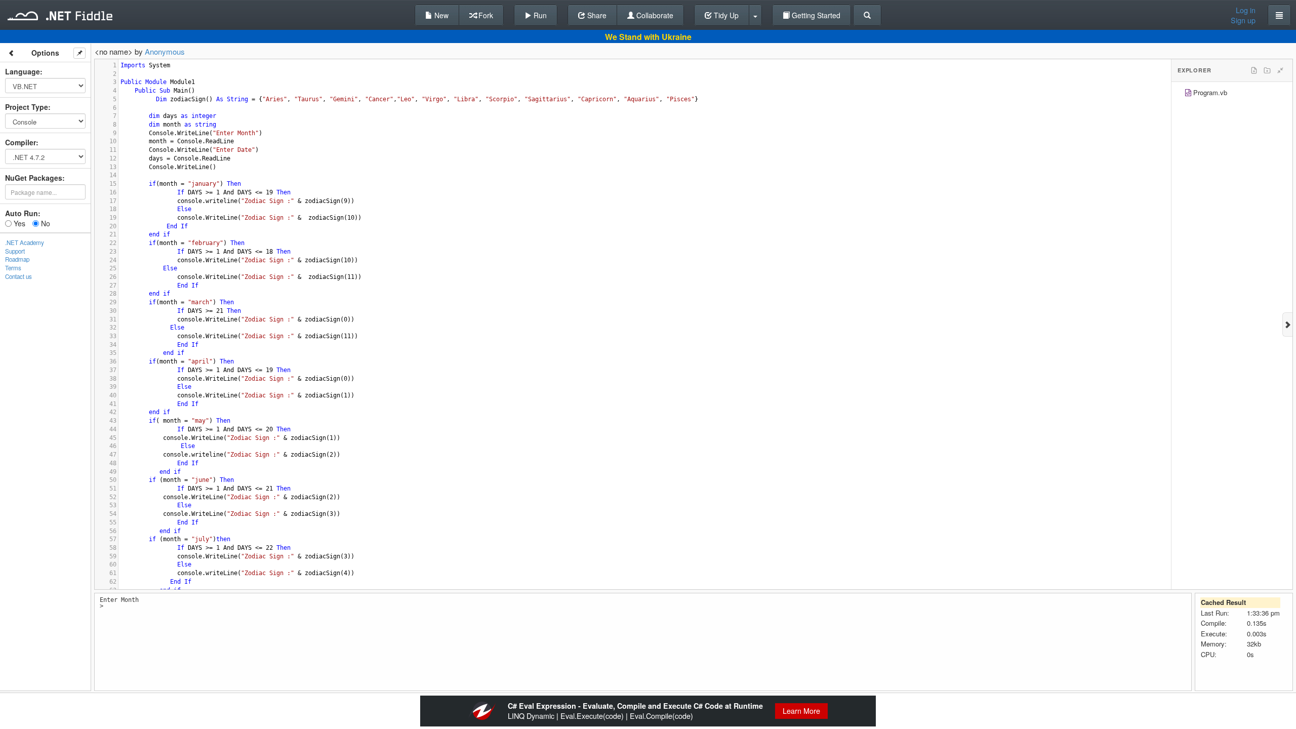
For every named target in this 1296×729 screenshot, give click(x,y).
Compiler (20, 142)
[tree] (1231, 94)
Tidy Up (725, 15)
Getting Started (815, 15)
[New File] (1254, 70)
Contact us (18, 276)
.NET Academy (24, 242)
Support (15, 251)
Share (595, 15)
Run (539, 15)
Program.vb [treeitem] (1210, 92)
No (44, 223)
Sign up (1243, 20)
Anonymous (165, 51)
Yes (18, 223)
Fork (484, 15)
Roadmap (17, 259)
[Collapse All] (1280, 70)
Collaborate (653, 15)
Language (22, 71)
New (440, 15)
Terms (13, 268)
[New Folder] (1267, 70)
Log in (1246, 10)
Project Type (26, 107)
